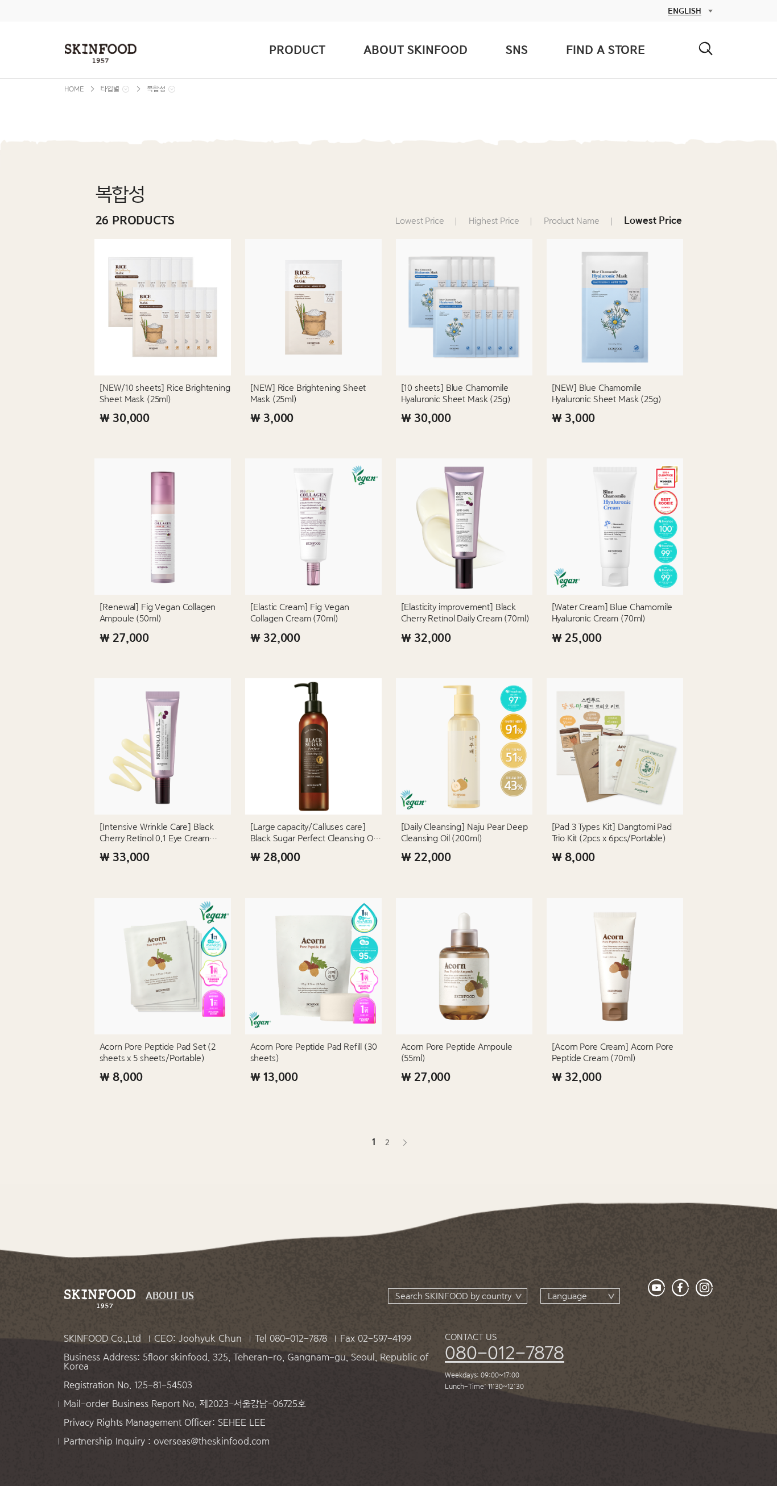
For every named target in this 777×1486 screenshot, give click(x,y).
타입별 (110, 89)
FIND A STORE (605, 49)
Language (567, 1296)
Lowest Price (419, 221)
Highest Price (494, 221)
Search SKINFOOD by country (453, 1296)
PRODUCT (297, 49)
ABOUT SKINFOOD (415, 49)
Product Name (571, 221)
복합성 (156, 89)
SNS (517, 49)
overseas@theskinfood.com (212, 1441)
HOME (74, 89)
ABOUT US (170, 1296)
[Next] (404, 1142)
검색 (706, 48)
